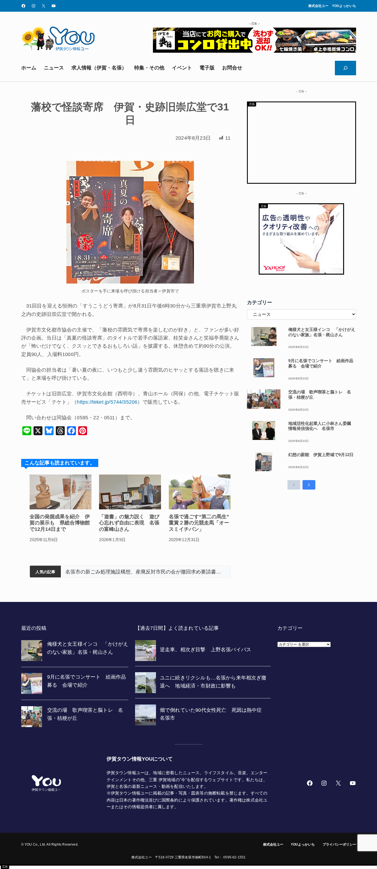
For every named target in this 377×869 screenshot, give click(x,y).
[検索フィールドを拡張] (345, 68)
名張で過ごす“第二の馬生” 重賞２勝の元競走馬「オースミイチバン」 (200, 523)
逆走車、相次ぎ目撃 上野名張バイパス (110, 572)
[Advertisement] (301, 141)
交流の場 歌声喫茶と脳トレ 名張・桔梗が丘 (319, 394)
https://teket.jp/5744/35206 (107, 402)
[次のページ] (308, 485)
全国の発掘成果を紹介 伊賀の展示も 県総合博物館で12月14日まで (60, 523)
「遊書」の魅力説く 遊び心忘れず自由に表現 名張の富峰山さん (129, 523)
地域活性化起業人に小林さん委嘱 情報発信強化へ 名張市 (321, 426)
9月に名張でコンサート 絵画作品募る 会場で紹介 (320, 363)
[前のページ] (293, 485)
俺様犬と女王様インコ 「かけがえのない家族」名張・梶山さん (321, 332)
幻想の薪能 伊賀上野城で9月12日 (321, 454)
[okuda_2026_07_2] (254, 51)
